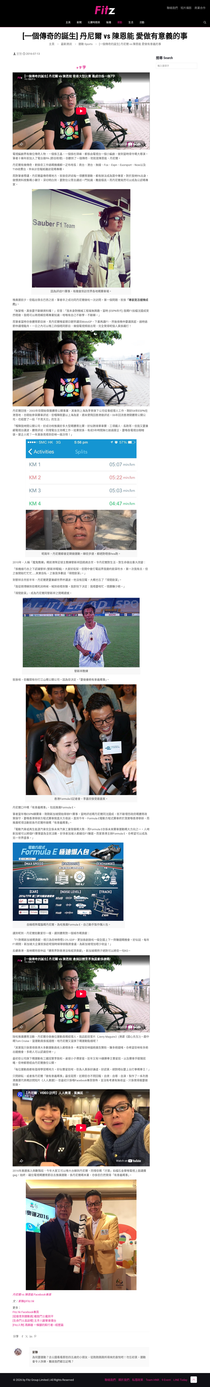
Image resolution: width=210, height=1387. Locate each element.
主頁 (51, 44)
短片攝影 (186, 8)
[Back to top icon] (193, 1379)
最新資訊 (66, 44)
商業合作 (200, 8)
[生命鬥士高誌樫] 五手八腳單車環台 (34, 1320)
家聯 (19, 53)
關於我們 (123, 1379)
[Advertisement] (176, 119)
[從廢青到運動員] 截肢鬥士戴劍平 (33, 1316)
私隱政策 (137, 1379)
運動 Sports (85, 44)
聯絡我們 (172, 8)
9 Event (166, 1379)
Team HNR (152, 1379)
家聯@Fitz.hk (26, 1301)
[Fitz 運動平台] (105, 9)
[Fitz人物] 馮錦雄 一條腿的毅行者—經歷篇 (38, 1325)
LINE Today (180, 1379)
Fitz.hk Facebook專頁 (26, 1312)
